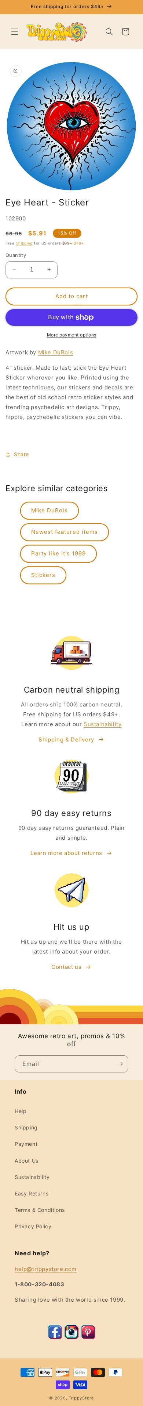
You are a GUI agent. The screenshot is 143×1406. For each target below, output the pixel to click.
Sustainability (102, 724)
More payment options (71, 335)
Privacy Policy (33, 1226)
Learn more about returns (66, 853)
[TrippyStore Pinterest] (88, 1337)
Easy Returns (31, 1193)
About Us (26, 1160)
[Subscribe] (120, 1063)
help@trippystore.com (46, 1269)
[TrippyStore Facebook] (55, 1337)
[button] (15, 32)
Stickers (43, 574)
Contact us (66, 966)
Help (20, 1111)
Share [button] (21, 454)
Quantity (16, 255)
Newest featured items (64, 531)
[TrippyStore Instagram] (71, 1337)
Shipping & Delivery (66, 739)
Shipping (24, 243)
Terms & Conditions (40, 1210)
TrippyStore (81, 1398)
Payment (26, 1144)
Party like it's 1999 (58, 553)
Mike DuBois (55, 352)
